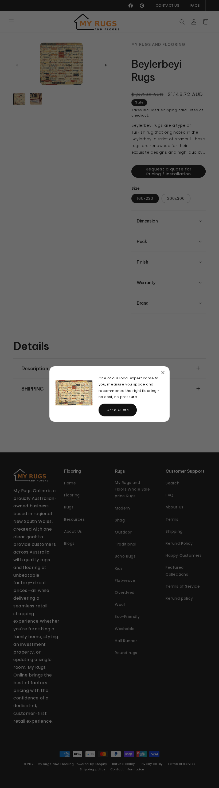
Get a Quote (118, 410)
